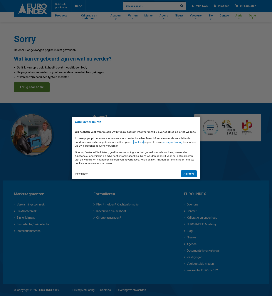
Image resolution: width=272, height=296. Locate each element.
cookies (138, 142)
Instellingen (81, 173)
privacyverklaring (172, 142)
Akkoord (189, 173)
